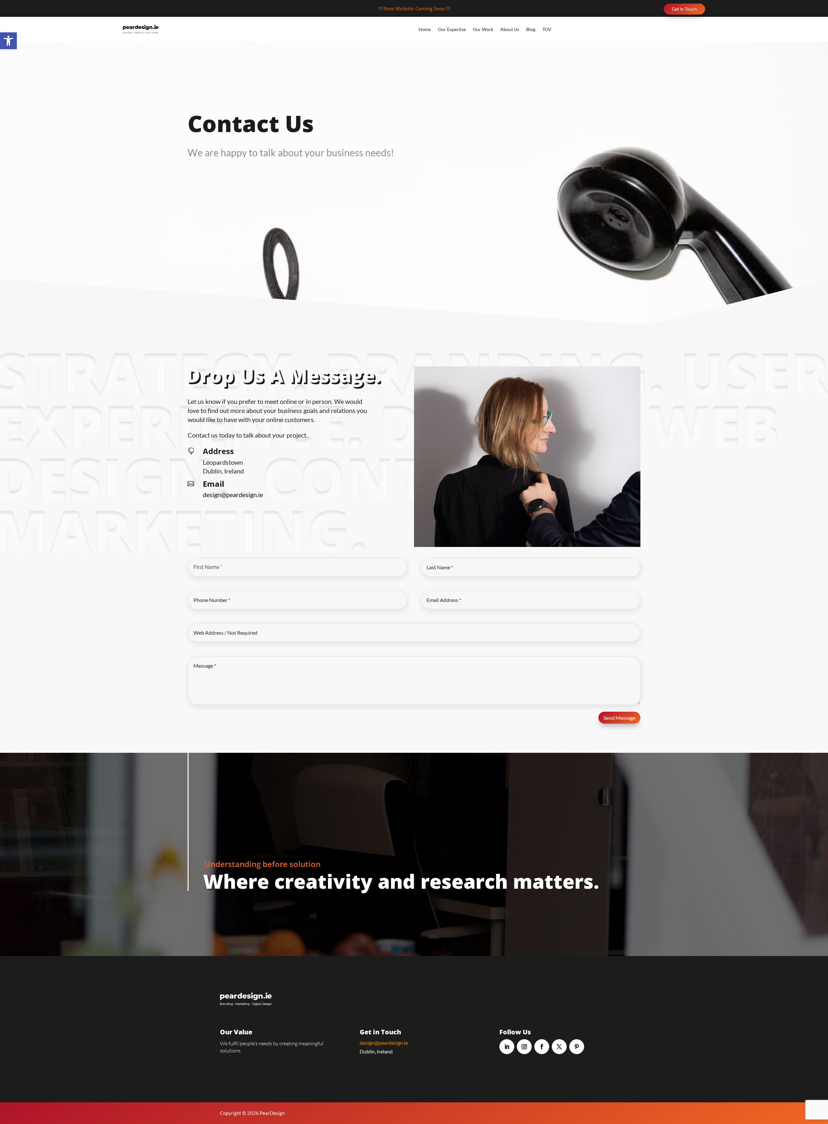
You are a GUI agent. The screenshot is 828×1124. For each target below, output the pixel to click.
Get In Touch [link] (684, 9)
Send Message (619, 718)
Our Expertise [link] (452, 29)
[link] (8, 40)
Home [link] (425, 29)
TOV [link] (546, 29)
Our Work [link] (483, 29)
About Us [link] (509, 29)
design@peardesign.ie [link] (384, 1043)
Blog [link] (530, 29)
